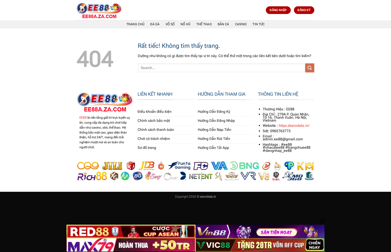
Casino (241, 24)
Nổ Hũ (185, 24)
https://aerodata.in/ (294, 125)
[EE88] (99, 10)
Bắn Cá (223, 24)
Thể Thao (204, 24)
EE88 (83, 117)
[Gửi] (309, 67)
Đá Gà (155, 24)
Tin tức (259, 24)
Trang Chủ (135, 24)
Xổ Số (170, 24)
